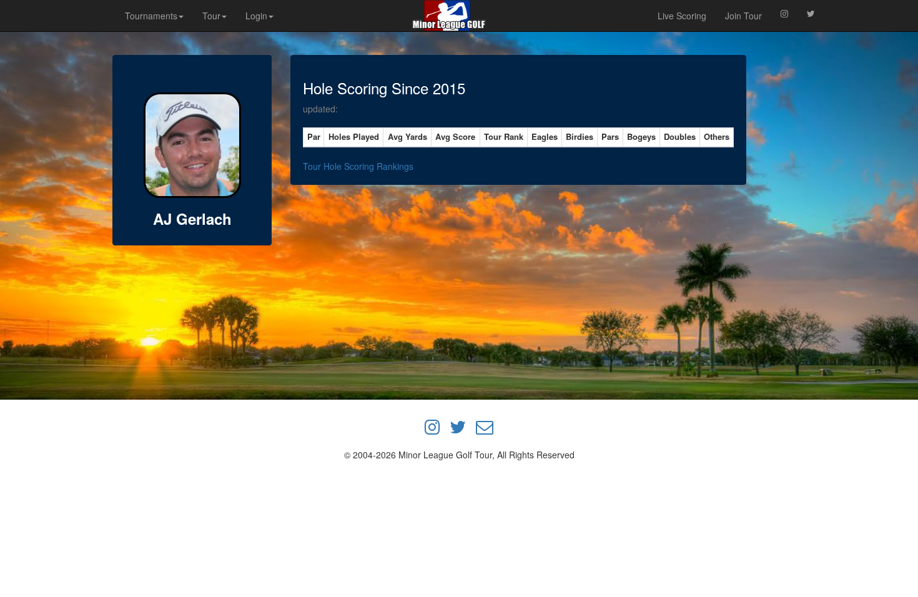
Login (256, 15)
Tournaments (151, 15)
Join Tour (743, 15)
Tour (211, 15)
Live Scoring (682, 15)
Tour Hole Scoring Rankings (358, 166)
